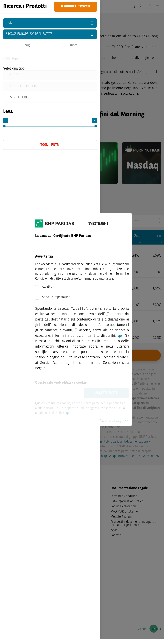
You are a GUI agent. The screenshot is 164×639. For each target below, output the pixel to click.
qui (120, 336)
